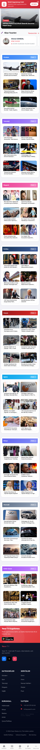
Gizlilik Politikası (8, 735)
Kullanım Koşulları (21, 735)
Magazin (4, 687)
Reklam (4, 713)
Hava (22, 679)
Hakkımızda (5, 706)
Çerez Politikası (7, 721)
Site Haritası (32, 735)
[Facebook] (4, 659)
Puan (22, 691)
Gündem (4, 675)
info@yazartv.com (29, 709)
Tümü (32, 57)
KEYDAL (31, 714)
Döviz (22, 675)
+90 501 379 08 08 (30, 705)
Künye (4, 709)
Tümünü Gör (32, 33)
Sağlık (4, 691)
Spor (3, 679)
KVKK (4, 717)
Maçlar (23, 687)
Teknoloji (4, 683)
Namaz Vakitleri (26, 683)
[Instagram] (15, 659)
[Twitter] (9, 659)
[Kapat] (38, 2)
